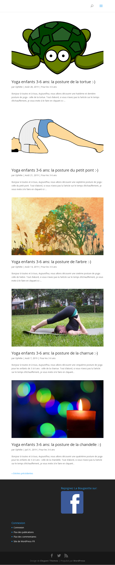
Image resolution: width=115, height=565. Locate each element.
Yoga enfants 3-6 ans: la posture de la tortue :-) (53, 81)
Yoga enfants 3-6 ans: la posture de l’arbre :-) (51, 261)
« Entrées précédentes (22, 473)
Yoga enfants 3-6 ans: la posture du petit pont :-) (55, 170)
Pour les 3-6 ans (49, 86)
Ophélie (19, 86)
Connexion (19, 527)
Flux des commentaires (25, 536)
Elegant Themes (49, 560)
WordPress (79, 560)
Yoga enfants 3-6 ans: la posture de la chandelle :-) (56, 444)
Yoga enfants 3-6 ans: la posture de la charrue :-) (55, 353)
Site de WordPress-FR (24, 541)
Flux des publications (24, 532)
